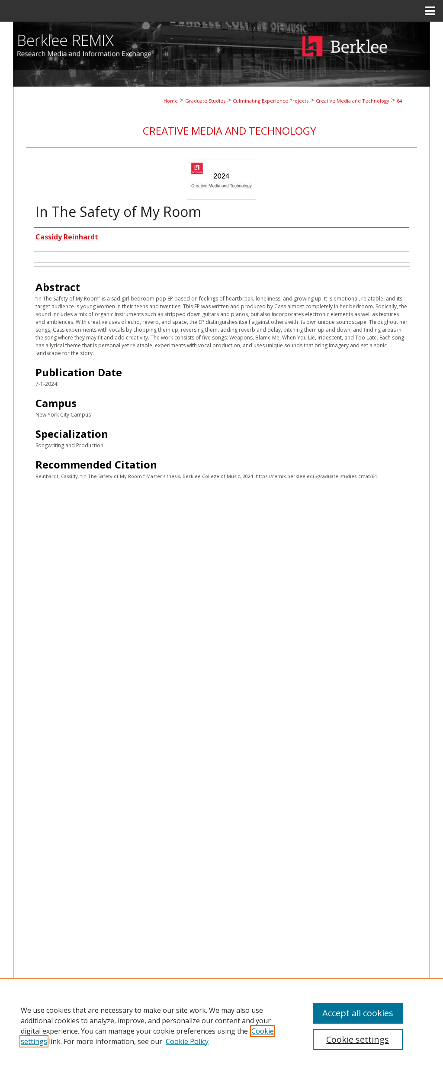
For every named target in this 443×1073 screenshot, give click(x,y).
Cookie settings (357, 1039)
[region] (221, 1025)
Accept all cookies (357, 1013)
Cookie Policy (187, 1041)
